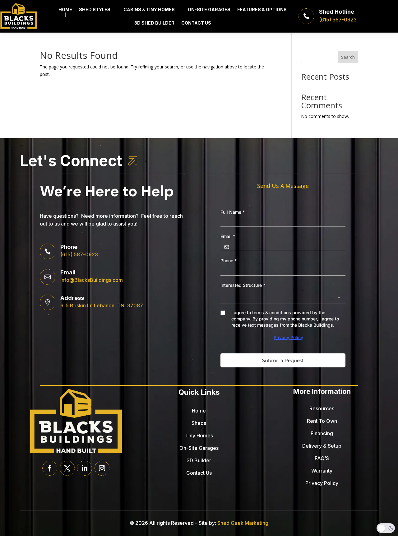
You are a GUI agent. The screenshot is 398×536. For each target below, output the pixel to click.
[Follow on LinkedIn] (84, 468)
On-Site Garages (209, 9)
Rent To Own (322, 421)
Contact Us (196, 23)
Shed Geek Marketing (242, 523)
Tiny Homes (199, 435)
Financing (322, 433)
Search (348, 57)
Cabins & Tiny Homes (149, 9)
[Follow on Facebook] (49, 468)
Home (65, 9)
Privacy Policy (321, 483)
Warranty (321, 471)
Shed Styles (94, 9)
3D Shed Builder (154, 23)
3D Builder (199, 460)
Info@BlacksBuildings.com (91, 280)
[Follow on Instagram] (102, 468)
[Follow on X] (67, 468)
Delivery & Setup (321, 446)
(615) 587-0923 (79, 254)
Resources (321, 408)
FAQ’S (322, 458)
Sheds (199, 423)
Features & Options (262, 9)
